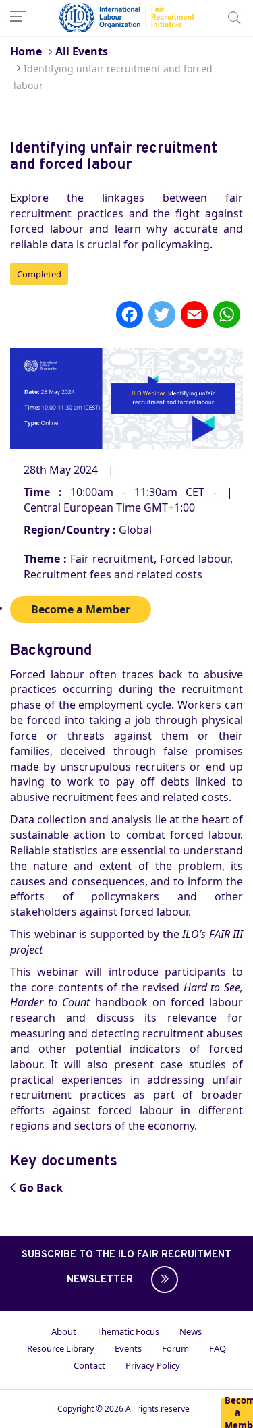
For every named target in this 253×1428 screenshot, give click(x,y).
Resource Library (60, 1348)
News (190, 1331)
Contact (89, 1365)
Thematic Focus (127, 1331)
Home (26, 51)
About (63, 1331)
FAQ (217, 1348)
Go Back (41, 1187)
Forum (175, 1348)
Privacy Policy (152, 1365)
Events (128, 1348)
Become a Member (239, 1413)
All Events (81, 51)
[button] (161, 1279)
